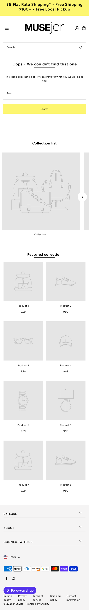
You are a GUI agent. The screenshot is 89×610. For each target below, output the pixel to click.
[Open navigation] (12, 28)
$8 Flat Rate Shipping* (28, 4)
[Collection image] (41, 191)
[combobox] (44, 47)
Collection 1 (41, 234)
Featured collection (44, 254)
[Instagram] (13, 578)
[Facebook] (6, 578)
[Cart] (83, 28)
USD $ (12, 557)
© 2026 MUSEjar (13, 603)
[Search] (81, 47)
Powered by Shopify (37, 603)
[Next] (82, 196)
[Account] (77, 28)
